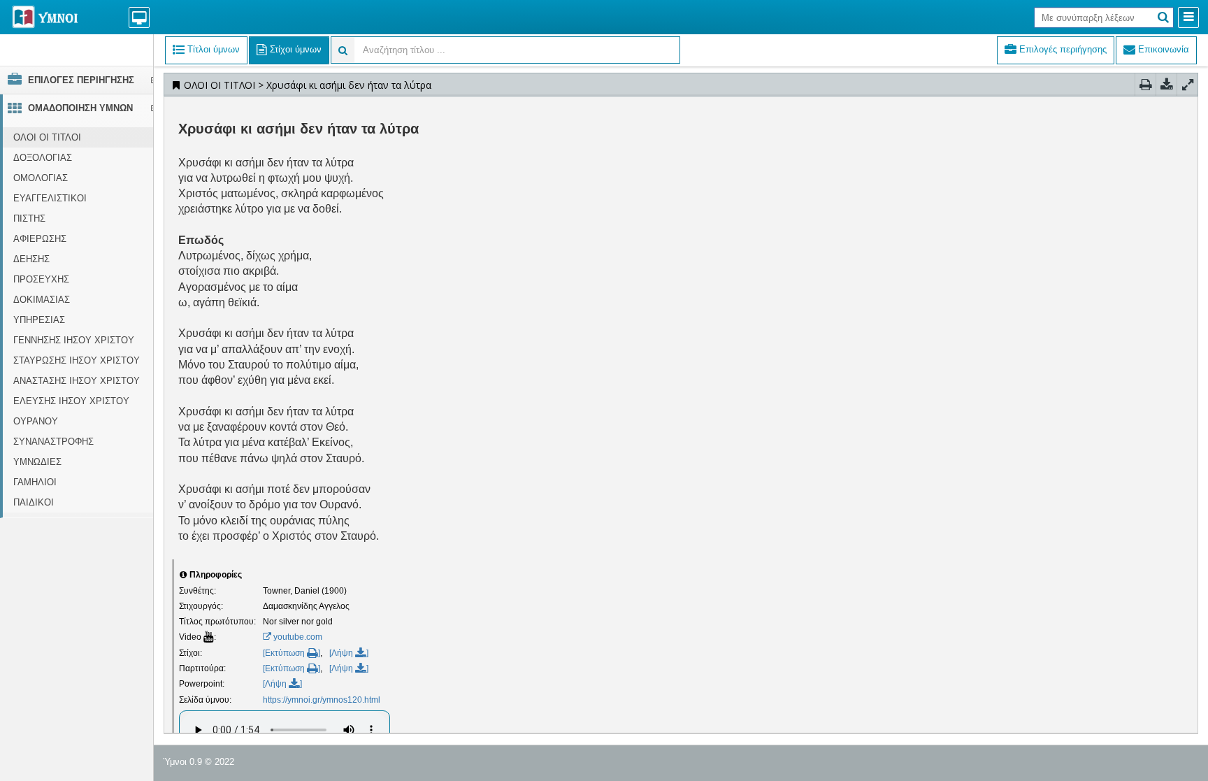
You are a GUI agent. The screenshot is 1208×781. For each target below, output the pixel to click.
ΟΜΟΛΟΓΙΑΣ (40, 178)
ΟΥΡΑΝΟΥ (35, 421)
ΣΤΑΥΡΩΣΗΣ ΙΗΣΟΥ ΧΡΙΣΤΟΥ (76, 360)
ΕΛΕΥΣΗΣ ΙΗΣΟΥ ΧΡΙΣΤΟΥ (71, 401)
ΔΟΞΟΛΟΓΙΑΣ (42, 157)
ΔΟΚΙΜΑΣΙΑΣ (41, 299)
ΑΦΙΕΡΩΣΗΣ (39, 239)
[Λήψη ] (348, 653)
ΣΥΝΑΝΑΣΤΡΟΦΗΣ (53, 441)
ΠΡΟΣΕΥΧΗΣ (41, 279)
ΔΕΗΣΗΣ (31, 259)
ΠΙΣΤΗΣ (29, 218)
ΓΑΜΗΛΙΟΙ (35, 482)
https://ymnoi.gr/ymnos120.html (321, 700)
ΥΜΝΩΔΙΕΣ (37, 462)
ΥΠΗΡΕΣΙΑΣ (39, 320)
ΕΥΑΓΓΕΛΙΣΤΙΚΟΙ (50, 198)
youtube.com (296, 637)
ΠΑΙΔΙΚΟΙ (33, 502)
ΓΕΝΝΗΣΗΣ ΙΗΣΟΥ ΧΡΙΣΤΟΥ (73, 340)
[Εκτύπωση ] (291, 653)
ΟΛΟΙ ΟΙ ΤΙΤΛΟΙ (47, 137)
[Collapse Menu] (1188, 17)
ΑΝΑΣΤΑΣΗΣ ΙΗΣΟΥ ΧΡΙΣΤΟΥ (76, 380)
